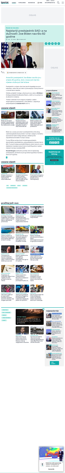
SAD (7, 185)
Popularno (22, 2)
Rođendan (13, 185)
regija (4, 315)
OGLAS (32, 15)
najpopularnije (52, 311)
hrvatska (5, 310)
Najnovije (31, 2)
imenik (48, 0)
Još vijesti (53, 363)
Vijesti (14, 2)
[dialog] (51, 459)
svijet (19, 185)
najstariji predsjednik (12, 187)
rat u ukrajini (6, 312)
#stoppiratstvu (50, 2)
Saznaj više (51, 469)
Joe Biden (25, 185)
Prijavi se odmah (54, 160)
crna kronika (6, 317)
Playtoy (52, 0)
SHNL (40, 2)
